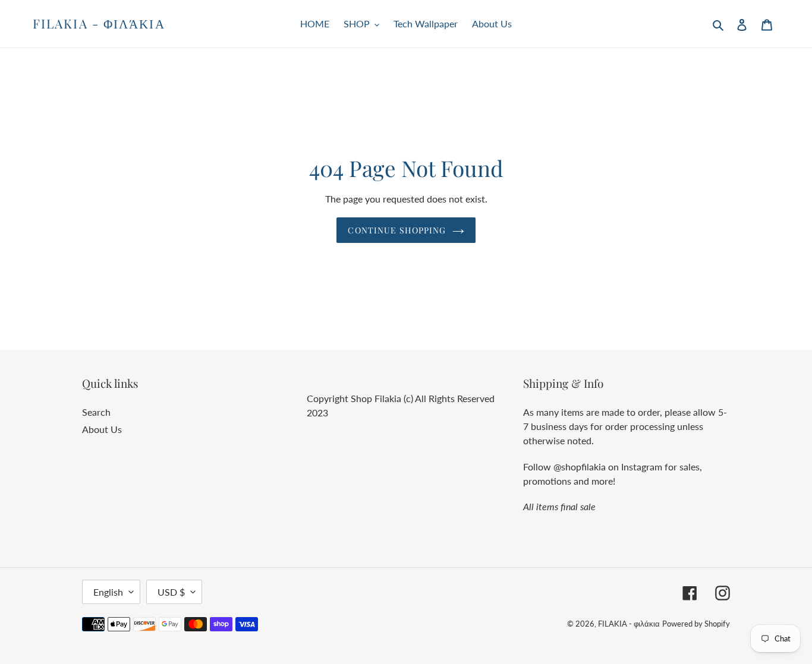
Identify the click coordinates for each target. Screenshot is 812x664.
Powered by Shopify (696, 623)
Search (96, 412)
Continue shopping (397, 230)
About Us (102, 429)
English (108, 591)
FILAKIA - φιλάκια (99, 23)
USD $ (171, 591)
